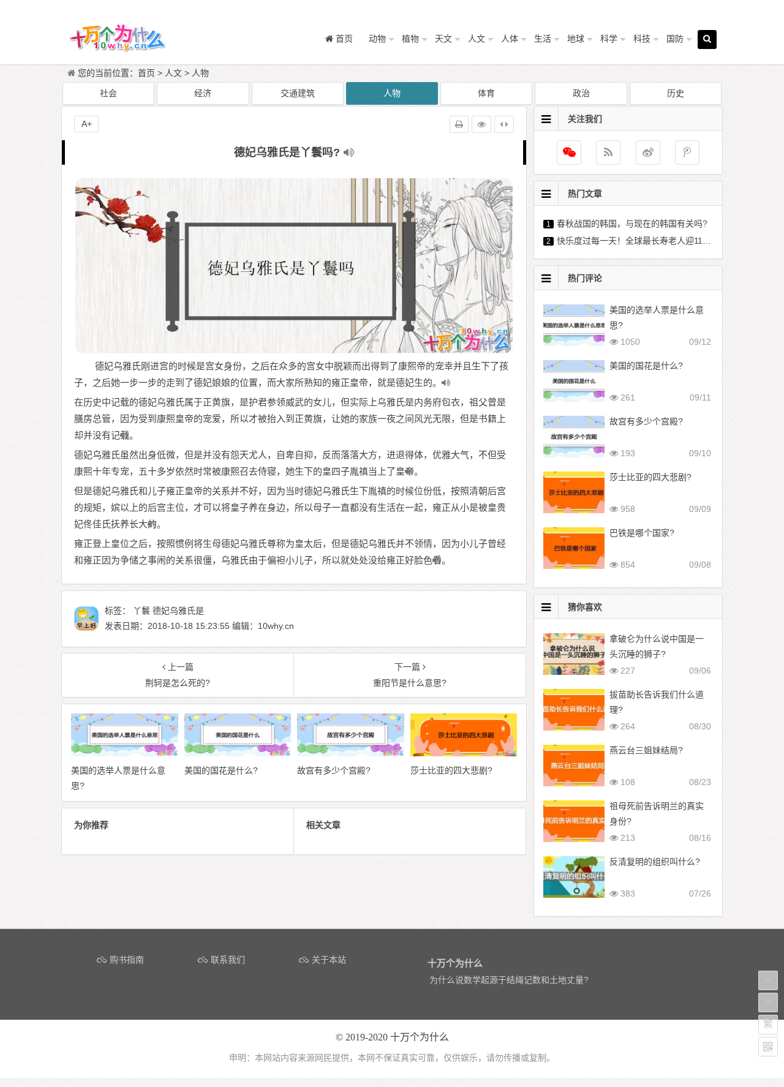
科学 (608, 38)
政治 (581, 93)
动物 (377, 38)
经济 (202, 93)
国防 (675, 38)
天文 (443, 38)
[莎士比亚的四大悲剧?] (464, 753)
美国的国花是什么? (646, 365)
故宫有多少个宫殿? (646, 421)
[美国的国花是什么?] (238, 753)
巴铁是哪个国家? (641, 533)
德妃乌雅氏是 (178, 610)
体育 (486, 93)
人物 (200, 73)
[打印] (459, 124)
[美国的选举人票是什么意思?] (124, 753)
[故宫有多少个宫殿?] (350, 753)
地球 (575, 38)
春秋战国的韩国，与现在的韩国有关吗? (632, 223)
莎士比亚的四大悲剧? (650, 477)
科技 (641, 38)
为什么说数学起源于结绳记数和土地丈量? (509, 980)
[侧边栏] (504, 124)
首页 (146, 73)
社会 (108, 93)
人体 (509, 38)
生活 (542, 38)
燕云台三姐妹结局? (646, 750)
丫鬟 (141, 610)
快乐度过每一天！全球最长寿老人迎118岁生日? (647, 241)
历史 (675, 93)
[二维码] (768, 1046)
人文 (476, 38)
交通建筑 (298, 93)
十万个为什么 (419, 1037)
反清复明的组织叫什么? (654, 862)
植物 (410, 38)
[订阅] (608, 152)
